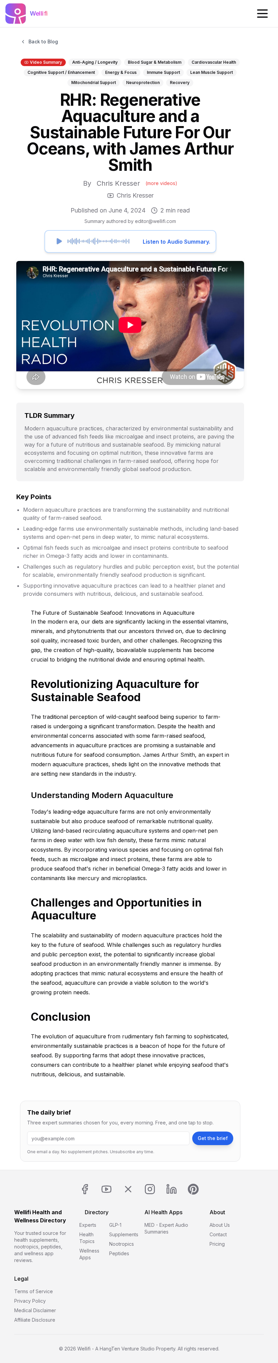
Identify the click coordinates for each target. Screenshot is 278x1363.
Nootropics (121, 1244)
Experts (87, 1225)
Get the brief (213, 1138)
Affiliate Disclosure (34, 1320)
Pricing (217, 1244)
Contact (218, 1234)
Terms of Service (33, 1291)
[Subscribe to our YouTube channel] (106, 1189)
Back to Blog (43, 41)
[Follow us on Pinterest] (193, 1189)
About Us (220, 1225)
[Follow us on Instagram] (150, 1189)
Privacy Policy (30, 1301)
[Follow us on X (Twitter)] (128, 1189)
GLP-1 (115, 1225)
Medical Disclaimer (35, 1310)
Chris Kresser (118, 183)
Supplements (123, 1234)
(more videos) (161, 183)
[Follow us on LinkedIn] (171, 1189)
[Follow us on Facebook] (85, 1189)
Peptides (119, 1253)
